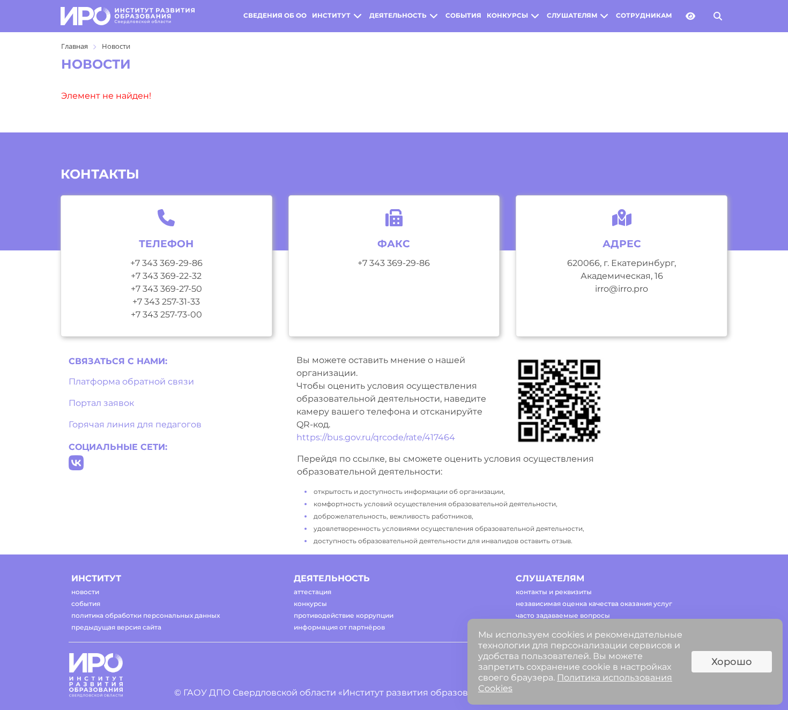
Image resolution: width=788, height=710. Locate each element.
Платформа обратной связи (131, 381)
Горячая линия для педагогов (135, 424)
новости (85, 592)
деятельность (398, 15)
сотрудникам (644, 15)
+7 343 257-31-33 (166, 302)
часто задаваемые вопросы (563, 615)
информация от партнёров (339, 627)
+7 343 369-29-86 (166, 263)
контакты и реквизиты (554, 592)
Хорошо (731, 662)
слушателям (572, 15)
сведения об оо (275, 15)
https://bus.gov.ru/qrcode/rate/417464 (375, 437)
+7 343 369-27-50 (166, 289)
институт (331, 15)
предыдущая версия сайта (116, 627)
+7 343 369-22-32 (166, 276)
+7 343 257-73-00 (166, 314)
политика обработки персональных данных (145, 615)
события (463, 15)
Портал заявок (101, 403)
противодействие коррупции (343, 615)
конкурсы (507, 15)
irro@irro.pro (621, 289)
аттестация (312, 592)
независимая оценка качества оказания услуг (594, 604)
